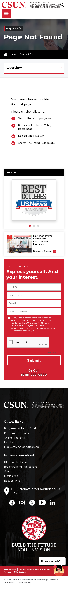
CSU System (20, 572)
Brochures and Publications (20, 466)
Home (12, 54)
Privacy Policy (24, 582)
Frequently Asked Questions (21, 447)
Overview (14, 68)
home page (25, 129)
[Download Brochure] (54, 251)
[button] (30, 226)
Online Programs (14, 437)
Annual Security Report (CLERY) (34, 569)
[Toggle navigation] (6, 13)
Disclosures (11, 476)
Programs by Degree (17, 433)
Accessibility (10, 569)
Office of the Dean (15, 462)
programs (45, 118)
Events (8, 442)
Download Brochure (42, 251)
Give (6, 471)
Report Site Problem (31, 135)
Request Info (12, 480)
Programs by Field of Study (20, 428)
